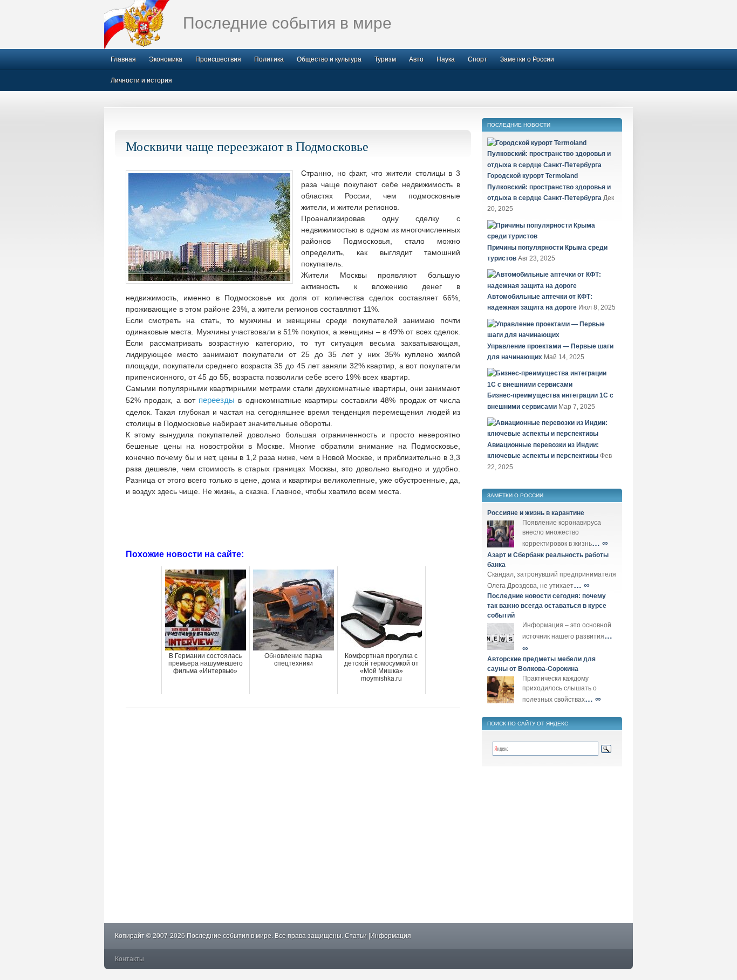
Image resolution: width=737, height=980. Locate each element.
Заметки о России (527, 59)
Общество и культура (329, 59)
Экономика (165, 59)
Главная (123, 59)
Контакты (129, 959)
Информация (390, 936)
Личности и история (141, 80)
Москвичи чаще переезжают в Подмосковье (247, 146)
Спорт (477, 59)
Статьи (356, 936)
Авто (416, 59)
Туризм (385, 59)
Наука (445, 59)
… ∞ (600, 542)
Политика (269, 59)
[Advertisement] (293, 521)
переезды (217, 400)
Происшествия (218, 59)
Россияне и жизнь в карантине (535, 513)
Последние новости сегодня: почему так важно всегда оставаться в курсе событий (546, 605)
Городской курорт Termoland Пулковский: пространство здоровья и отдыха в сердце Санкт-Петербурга (549, 187)
